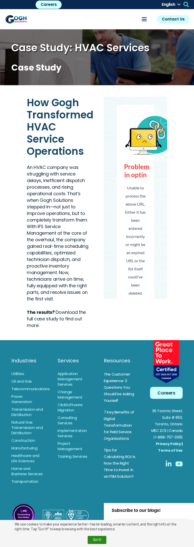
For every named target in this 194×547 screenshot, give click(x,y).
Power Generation (21, 399)
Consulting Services (67, 420)
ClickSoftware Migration (70, 407)
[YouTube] (179, 464)
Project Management (70, 446)
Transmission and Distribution (27, 412)
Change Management (70, 394)
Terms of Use (170, 450)
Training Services (72, 456)
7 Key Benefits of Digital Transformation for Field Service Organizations (119, 425)
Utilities (17, 373)
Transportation (24, 481)
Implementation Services (72, 433)
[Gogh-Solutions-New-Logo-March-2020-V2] (16, 19)
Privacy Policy (168, 443)
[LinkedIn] (169, 464)
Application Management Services (70, 379)
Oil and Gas (21, 381)
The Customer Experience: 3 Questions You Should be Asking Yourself (119, 387)
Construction (23, 440)
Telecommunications (30, 388)
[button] (171, 5)
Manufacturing (24, 448)
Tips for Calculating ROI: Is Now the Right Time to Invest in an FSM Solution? (119, 463)
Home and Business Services (27, 471)
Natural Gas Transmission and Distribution (27, 427)
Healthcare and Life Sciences (25, 458)
